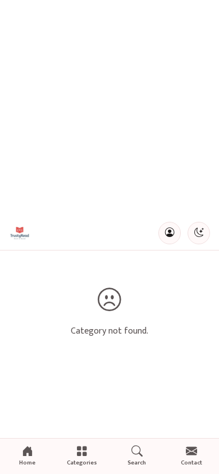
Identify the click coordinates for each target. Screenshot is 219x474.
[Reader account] (169, 233)
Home (27, 463)
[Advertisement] (109, 108)
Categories (82, 463)
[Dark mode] (199, 233)
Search (136, 463)
